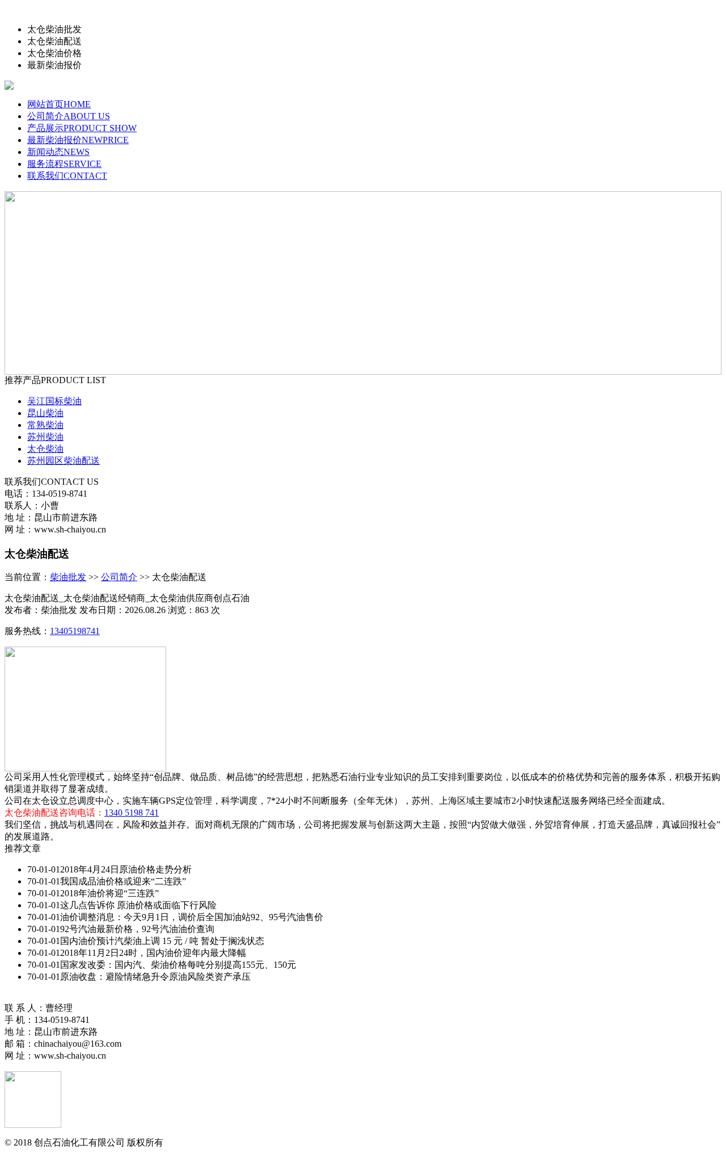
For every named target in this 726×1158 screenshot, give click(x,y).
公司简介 (119, 577)
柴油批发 (68, 577)
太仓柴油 (45, 449)
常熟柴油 (45, 425)
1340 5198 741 (131, 812)
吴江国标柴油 (54, 401)
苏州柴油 (45, 437)
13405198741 (75, 631)
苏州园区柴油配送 (63, 460)
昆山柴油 (45, 413)
